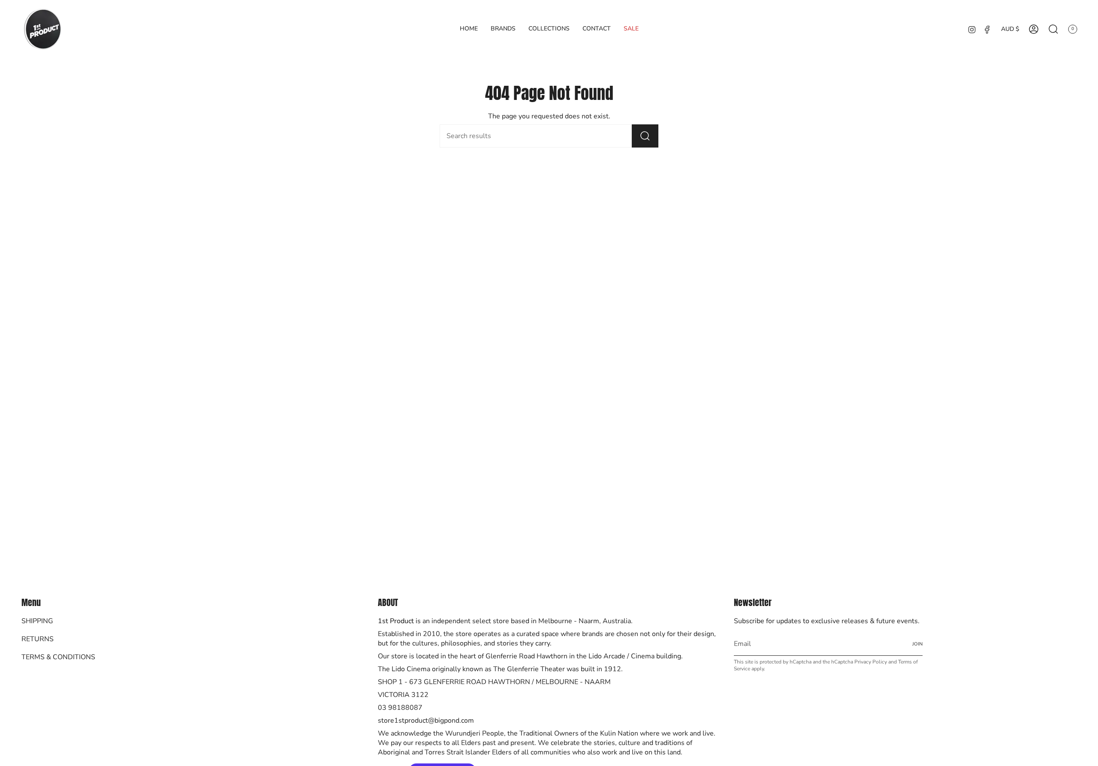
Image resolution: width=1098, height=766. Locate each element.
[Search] (645, 136)
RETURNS (37, 639)
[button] (503, 28)
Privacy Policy (870, 661)
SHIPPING (37, 621)
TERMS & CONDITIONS (58, 657)
